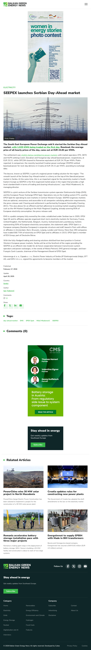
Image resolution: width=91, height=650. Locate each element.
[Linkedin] (16, 306)
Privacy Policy (72, 646)
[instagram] (79, 566)
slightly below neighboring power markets (39, 155)
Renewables (30, 606)
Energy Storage (9, 620)
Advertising (52, 610)
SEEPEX (55, 321)
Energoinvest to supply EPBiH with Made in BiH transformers (65, 536)
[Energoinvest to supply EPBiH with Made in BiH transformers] (68, 520)
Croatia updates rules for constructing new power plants (66, 493)
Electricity (9, 87)
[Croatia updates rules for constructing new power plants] (68, 477)
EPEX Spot (30, 321)
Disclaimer (52, 615)
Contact (74, 606)
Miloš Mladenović (43, 321)
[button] (86, 4)
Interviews (7, 635)
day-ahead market (10, 321)
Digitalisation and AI (10, 630)
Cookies (85, 646)
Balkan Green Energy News (19, 646)
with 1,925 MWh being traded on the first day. (36, 147)
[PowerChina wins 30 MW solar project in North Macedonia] (23, 477)
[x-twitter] (73, 566)
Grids (5, 615)
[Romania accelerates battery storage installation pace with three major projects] (23, 520)
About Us (74, 610)
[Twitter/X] (11, 306)
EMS (21, 321)
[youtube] (85, 566)
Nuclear (6, 625)
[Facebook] (5, 306)
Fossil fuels (30, 625)
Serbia (5, 283)
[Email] (21, 306)
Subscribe (38, 444)
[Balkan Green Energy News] (15, 4)
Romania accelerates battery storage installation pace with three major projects (20, 538)
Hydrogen (29, 620)
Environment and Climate (35, 615)
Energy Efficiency (32, 610)
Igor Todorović (8, 291)
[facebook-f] (68, 566)
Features (29, 630)
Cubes (57, 646)
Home (5, 606)
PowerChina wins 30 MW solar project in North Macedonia (21, 493)
